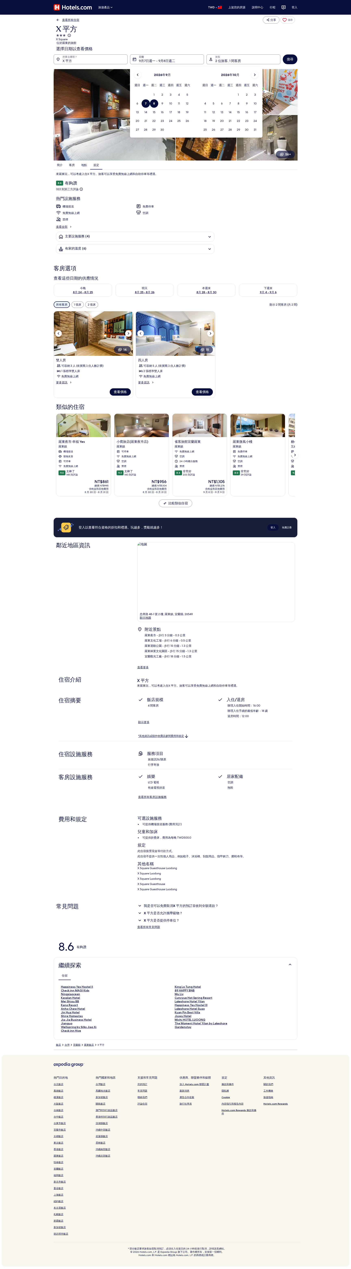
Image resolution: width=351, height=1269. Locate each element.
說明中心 (257, 7)
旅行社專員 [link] (186, 1103)
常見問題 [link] (142, 1090)
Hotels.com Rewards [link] (275, 1103)
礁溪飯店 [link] (58, 1097)
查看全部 (61, 227)
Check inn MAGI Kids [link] (75, 990)
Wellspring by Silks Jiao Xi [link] (78, 1027)
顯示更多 (144, 722)
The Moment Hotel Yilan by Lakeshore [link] (201, 1023)
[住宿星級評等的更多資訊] (69, 35)
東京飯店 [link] (58, 1142)
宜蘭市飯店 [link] (60, 1129)
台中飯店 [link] (58, 1116)
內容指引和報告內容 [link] (233, 1103)
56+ (288, 154)
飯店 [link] (58, 1044)
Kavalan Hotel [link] (70, 998)
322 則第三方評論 (67, 189)
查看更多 (143, 667)
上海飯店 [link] (58, 1194)
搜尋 (290, 59)
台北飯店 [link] (58, 1084)
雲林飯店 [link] (100, 1142)
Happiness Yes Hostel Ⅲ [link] (191, 1005)
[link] (287, 19)
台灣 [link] (67, 1044)
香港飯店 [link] (58, 1149)
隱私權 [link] (225, 1090)
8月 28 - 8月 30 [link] (206, 292)
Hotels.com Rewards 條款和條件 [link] (239, 1112)
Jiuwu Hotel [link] (183, 1016)
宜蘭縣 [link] (76, 1044)
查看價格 (120, 392)
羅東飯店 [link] (89, 1044)
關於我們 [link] (268, 1084)
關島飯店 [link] (100, 1103)
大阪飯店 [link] (58, 1103)
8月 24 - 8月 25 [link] (83, 292)
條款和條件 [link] (228, 1084)
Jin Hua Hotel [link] (70, 1012)
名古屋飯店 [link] (60, 1207)
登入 (294, 7)
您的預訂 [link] (142, 1084)
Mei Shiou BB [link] (70, 1001)
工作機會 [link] (268, 1090)
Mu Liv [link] (179, 994)
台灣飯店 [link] (100, 1084)
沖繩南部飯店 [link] (103, 1149)
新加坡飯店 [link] (60, 1227)
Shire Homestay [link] (72, 1016)
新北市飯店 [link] (60, 1181)
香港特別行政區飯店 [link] (107, 1116)
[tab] (64, 975)
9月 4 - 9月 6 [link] (268, 292)
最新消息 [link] (184, 1090)
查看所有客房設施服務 (152, 797)
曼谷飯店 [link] (58, 1188)
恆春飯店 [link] (58, 1162)
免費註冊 (287, 527)
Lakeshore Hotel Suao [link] (190, 1009)
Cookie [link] (226, 1097)
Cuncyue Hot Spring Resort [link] (193, 998)
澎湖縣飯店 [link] (102, 1123)
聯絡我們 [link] (142, 1097)
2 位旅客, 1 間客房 (228, 61)
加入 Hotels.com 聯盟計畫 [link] (194, 1084)
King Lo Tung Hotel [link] (188, 987)
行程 (272, 7)
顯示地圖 (145, 618)
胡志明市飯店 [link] (61, 1233)
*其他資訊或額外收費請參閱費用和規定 (161, 736)
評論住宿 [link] (142, 1103)
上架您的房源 (236, 7)
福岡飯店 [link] (58, 1175)
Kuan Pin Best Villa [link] (187, 1012)
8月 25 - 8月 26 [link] (145, 292)
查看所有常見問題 (148, 927)
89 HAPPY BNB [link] (185, 990)
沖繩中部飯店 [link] (103, 1129)
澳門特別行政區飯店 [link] (107, 1110)
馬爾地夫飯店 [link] (103, 1090)
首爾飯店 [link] (58, 1168)
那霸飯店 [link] (58, 1220)
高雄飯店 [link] (58, 1090)
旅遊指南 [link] (268, 1097)
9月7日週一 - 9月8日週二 (157, 61)
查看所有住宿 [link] (70, 20)
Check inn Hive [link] (71, 1030)
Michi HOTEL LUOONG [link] (190, 1019)
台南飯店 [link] (58, 1110)
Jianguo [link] (66, 1023)
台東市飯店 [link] (60, 1123)
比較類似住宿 (178, 503)
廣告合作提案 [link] (187, 1097)
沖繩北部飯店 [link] (103, 1155)
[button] (154, 95)
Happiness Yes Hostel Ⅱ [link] (77, 987)
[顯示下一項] (295, 455)
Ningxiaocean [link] (70, 994)
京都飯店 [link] (58, 1136)
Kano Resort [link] (69, 1005)
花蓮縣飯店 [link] (102, 1136)
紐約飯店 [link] (58, 1201)
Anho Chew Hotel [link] (73, 1009)
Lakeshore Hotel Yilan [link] (190, 1001)
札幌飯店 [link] (58, 1214)
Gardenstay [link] (183, 1027)
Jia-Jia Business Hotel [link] (76, 1019)
